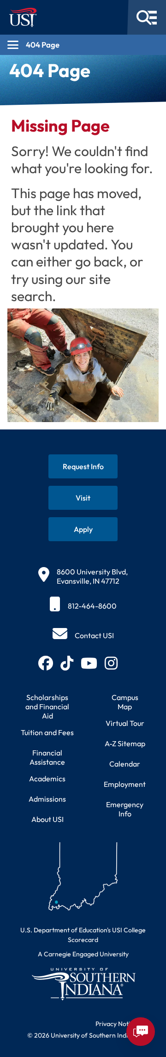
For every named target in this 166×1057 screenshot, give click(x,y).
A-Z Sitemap (125, 743)
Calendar (124, 763)
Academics (47, 778)
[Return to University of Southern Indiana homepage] (83, 983)
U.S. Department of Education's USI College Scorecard (83, 935)
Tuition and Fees (47, 732)
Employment (125, 784)
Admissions (47, 798)
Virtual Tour (125, 723)
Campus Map (125, 702)
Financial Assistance (47, 757)
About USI (47, 819)
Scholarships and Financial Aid (47, 706)
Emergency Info (124, 809)
